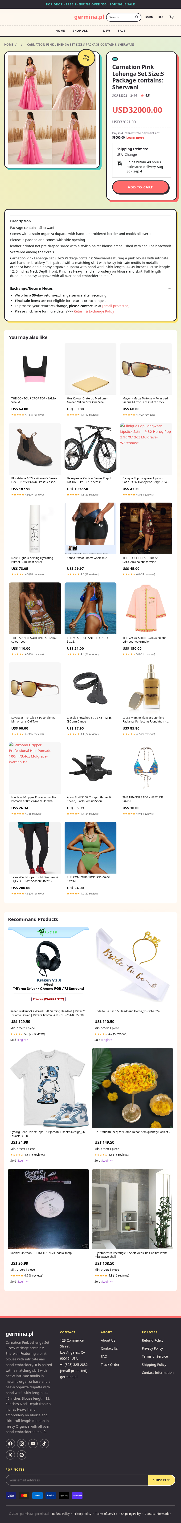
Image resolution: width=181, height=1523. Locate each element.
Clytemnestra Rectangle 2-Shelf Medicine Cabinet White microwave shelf (131, 1255)
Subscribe (161, 1480)
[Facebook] (10, 1443)
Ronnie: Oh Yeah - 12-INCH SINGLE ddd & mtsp (41, 1253)
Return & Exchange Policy (94, 311)
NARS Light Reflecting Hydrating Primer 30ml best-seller (32, 560)
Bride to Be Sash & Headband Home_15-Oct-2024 (127, 1011)
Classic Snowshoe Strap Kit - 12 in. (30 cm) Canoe (89, 719)
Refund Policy (152, 1340)
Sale (121, 31)
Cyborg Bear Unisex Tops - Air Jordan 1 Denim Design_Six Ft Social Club (47, 1134)
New (106, 31)
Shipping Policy (154, 1364)
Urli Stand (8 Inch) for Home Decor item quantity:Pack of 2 (132, 1132)
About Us (108, 1340)
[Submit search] (136, 17)
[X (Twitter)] (10, 1455)
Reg (160, 17)
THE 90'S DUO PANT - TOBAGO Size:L (87, 640)
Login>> (23, 1040)
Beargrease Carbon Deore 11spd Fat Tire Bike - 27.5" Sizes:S (89, 480)
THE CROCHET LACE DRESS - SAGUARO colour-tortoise (141, 560)
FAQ (104, 1356)
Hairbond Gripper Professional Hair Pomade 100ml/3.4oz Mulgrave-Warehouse (34, 800)
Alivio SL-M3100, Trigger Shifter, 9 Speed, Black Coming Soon (89, 799)
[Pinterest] (21, 1455)
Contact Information (158, 1372)
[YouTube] (33, 1443)
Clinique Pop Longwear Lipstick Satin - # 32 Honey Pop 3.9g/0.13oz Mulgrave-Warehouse (145, 480)
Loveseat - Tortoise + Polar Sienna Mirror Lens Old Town (33, 719)
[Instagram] (21, 1443)
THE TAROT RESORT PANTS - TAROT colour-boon (34, 640)
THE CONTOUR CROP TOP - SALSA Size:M (33, 400)
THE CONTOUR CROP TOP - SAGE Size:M (89, 879)
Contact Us (109, 1348)
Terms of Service (155, 1356)
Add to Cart (140, 187)
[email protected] (116, 306)
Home (60, 31)
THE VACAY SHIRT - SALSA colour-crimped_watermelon (145, 640)
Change (131, 154)
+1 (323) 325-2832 (74, 1364)
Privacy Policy (152, 1348)
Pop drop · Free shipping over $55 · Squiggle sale (90, 4)
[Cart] (171, 17)
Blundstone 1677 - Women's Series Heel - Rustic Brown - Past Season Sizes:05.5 (34, 480)
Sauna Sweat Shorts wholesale (87, 558)
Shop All (80, 31)
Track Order (110, 1364)
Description (20, 221)
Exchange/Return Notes (31, 288)
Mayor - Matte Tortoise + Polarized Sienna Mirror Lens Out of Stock (145, 400)
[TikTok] (44, 1443)
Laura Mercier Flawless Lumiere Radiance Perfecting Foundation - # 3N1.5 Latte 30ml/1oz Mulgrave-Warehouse (145, 720)
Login (149, 17)
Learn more (135, 137)
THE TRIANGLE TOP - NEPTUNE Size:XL (143, 799)
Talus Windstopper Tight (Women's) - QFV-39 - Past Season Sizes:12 (34, 879)
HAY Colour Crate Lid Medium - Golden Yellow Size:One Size (87, 400)
